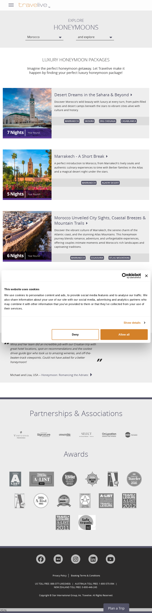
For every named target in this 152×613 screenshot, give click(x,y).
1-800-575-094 (106, 583)
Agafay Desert (110, 182)
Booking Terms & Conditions (85, 575)
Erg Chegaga (107, 121)
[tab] (76, 416)
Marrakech (72, 121)
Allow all (124, 334)
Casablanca (128, 121)
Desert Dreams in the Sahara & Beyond (91, 94)
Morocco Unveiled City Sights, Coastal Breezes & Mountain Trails (100, 220)
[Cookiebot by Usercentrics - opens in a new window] (124, 276)
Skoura (89, 121)
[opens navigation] (11, 4)
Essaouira (97, 257)
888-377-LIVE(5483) (60, 583)
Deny (75, 334)
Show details (132, 322)
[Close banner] (146, 276)
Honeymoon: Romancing (64, 375)
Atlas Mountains (119, 257)
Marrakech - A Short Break (79, 156)
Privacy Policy (60, 575)
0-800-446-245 (89, 587)
